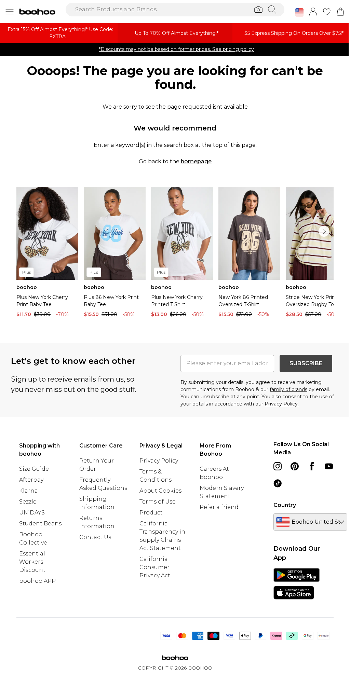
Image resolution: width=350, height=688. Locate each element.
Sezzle (28, 501)
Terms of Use (157, 501)
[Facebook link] (312, 466)
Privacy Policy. (282, 404)
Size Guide (34, 469)
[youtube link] (329, 466)
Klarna (28, 490)
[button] (299, 12)
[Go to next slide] (324, 231)
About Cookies (160, 490)
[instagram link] (277, 466)
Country (284, 505)
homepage (196, 161)
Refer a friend (219, 507)
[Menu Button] (9, 12)
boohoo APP (37, 581)
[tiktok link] (277, 483)
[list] (175, 254)
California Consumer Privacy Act (154, 567)
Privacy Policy (158, 460)
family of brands (288, 389)
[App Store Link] (296, 584)
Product (151, 512)
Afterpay (31, 480)
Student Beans (40, 523)
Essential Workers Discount (32, 561)
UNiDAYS (32, 512)
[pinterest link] (295, 466)
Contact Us (95, 537)
